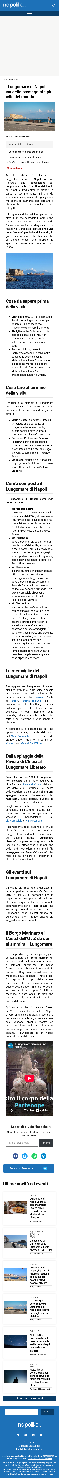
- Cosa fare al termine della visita (24, 157)
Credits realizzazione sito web (40, 1459)
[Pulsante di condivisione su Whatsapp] (34, 1156)
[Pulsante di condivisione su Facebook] (15, 1156)
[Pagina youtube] (41, 1435)
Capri (15, 700)
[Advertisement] (29, 46)
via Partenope (34, 820)
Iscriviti (46, 1142)
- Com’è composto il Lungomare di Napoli (28, 162)
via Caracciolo (14, 820)
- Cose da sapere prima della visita (25, 151)
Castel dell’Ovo (32, 700)
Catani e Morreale (29, 1456)
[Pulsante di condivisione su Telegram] (43, 1156)
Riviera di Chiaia (31, 784)
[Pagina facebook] (18, 1435)
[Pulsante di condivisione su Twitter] (25, 1156)
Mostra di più (14, 168)
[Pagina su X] (34, 1435)
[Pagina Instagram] (26, 1435)
